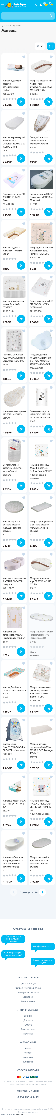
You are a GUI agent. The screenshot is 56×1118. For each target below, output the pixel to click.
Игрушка (19, 988)
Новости (28, 1053)
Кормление (28, 997)
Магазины (28, 1057)
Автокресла (23, 993)
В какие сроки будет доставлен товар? (13, 954)
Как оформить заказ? (42, 946)
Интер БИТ (19, 1115)
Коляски (35, 993)
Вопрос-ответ (28, 1029)
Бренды (28, 1016)
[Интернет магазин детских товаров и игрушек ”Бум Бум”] (15, 5)
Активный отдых (33, 988)
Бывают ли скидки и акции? (42, 961)
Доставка (28, 1021)
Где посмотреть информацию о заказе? (13, 939)
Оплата (28, 1025)
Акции (28, 1048)
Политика (28, 1034)
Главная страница (12, 26)
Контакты (28, 1062)
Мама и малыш (28, 1002)
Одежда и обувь (28, 984)
